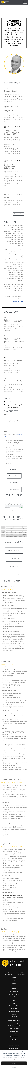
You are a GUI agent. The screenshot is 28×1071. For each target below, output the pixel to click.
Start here (14, 1039)
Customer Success (14, 1043)
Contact (14, 983)
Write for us (14, 997)
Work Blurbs (14, 1017)
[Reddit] (18, 494)
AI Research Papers (14, 1023)
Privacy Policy (14, 994)
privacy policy (13, 1059)
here (15, 426)
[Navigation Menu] (25, 2)
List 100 (14, 1008)
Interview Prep (14, 1028)
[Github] (15, 494)
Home (14, 986)
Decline (14, 1067)
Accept (14, 1063)
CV (14, 1000)
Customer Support (14, 1045)
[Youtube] (6, 494)
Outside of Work (14, 1011)
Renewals (14, 1034)
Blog (14, 980)
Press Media (14, 991)
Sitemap (14, 1014)
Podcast (14, 988)
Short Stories (14, 1036)
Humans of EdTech (14, 1048)
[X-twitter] (12, 494)
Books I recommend (14, 1025)
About (14, 977)
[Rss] (21, 494)
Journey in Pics (14, 1006)
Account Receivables (14, 1020)
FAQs (14, 1003)
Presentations (14, 1031)
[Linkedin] (9, 494)
